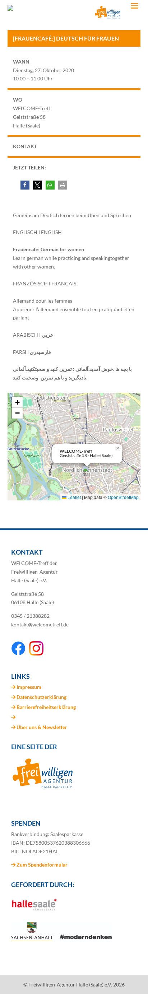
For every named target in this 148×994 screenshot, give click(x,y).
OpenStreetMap (123, 497)
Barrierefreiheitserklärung (46, 707)
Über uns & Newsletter (42, 727)
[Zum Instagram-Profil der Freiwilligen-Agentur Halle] (36, 653)
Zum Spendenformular (41, 865)
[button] (24, 185)
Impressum (29, 687)
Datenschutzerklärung (41, 697)
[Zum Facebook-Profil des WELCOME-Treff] (18, 653)
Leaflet (73, 497)
